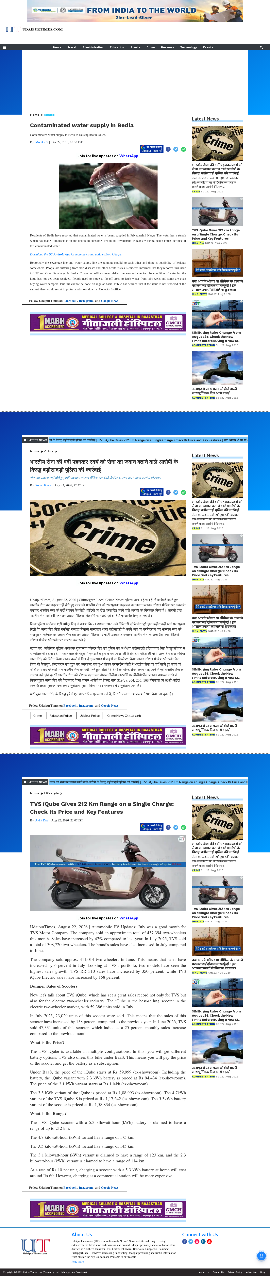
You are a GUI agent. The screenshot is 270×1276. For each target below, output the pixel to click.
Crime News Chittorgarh (124, 715)
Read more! (78, 1261)
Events (208, 47)
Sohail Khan (43, 485)
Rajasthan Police (60, 715)
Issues (49, 115)
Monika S (41, 142)
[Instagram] (196, 1241)
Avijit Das (41, 820)
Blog (262, 1272)
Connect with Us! (201, 1234)
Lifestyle (51, 793)
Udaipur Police (89, 715)
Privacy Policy (235, 1272)
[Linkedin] (203, 1241)
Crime (150, 47)
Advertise (251, 1272)
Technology (188, 47)
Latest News (205, 118)
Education (117, 47)
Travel (71, 47)
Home (34, 115)
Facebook (69, 300)
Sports (135, 47)
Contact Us (218, 1272)
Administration (93, 47)
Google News (109, 300)
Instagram (86, 300)
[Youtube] (209, 1241)
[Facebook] (184, 1241)
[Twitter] (190, 1241)
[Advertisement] (135, 77)
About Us (82, 1234)
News (57, 47)
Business (167, 47)
